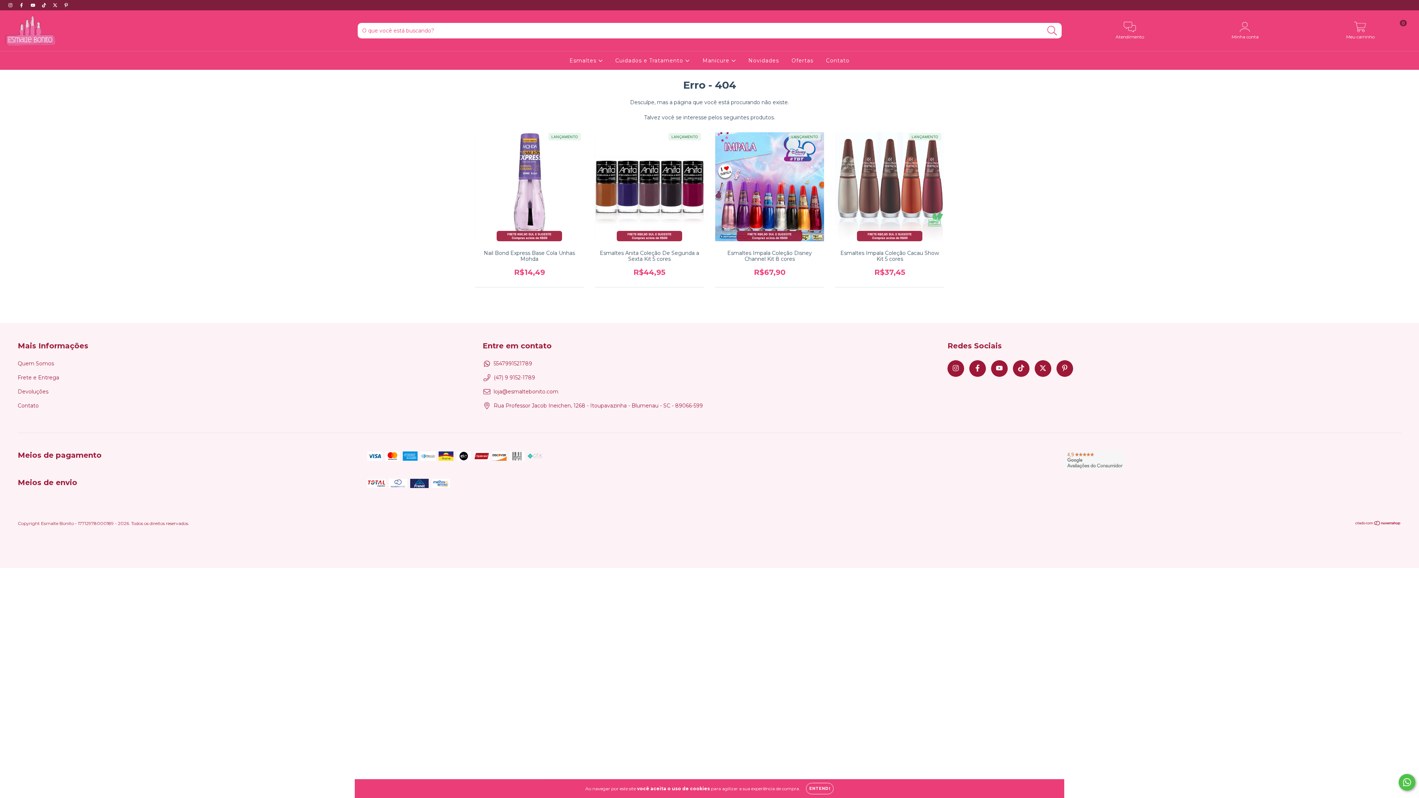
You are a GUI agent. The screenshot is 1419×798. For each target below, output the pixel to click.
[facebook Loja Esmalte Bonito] (22, 5)
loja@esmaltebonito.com (526, 391)
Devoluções (33, 391)
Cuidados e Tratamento (650, 60)
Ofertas (802, 60)
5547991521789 (513, 363)
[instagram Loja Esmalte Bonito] (11, 5)
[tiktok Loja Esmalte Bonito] (44, 5)
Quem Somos (36, 363)
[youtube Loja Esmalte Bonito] (33, 5)
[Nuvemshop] (1378, 524)
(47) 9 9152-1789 (514, 377)
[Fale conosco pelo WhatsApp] (1407, 782)
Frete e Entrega (38, 377)
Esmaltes (583, 60)
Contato (838, 60)
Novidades (763, 60)
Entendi (819, 788)
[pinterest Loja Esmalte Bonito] (66, 5)
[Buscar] (1052, 31)
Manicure (716, 60)
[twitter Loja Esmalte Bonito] (55, 5)
